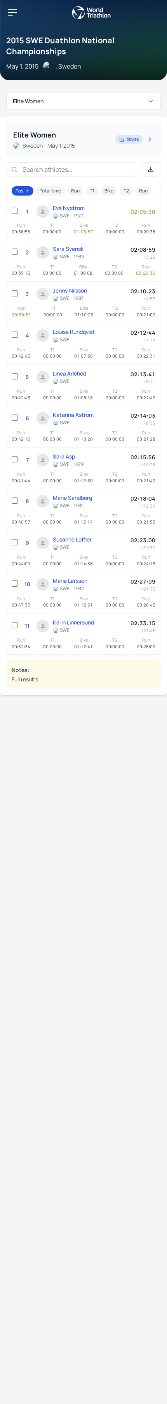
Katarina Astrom (73, 414)
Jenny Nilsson (70, 290)
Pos (19, 190)
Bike (108, 190)
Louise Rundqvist (74, 331)
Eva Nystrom (69, 208)
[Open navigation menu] (12, 12)
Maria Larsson (70, 580)
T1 (92, 190)
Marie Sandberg (72, 497)
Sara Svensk (68, 248)
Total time (50, 190)
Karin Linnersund (73, 622)
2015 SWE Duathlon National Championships (60, 45)
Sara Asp (64, 456)
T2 (126, 190)
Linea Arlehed (69, 373)
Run (75, 190)
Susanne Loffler (72, 539)
